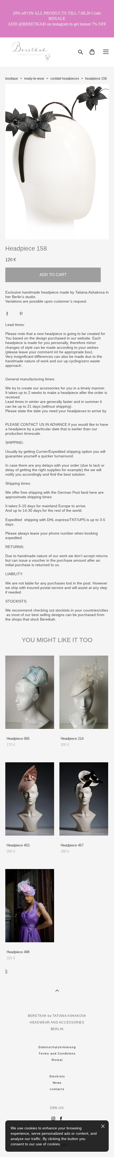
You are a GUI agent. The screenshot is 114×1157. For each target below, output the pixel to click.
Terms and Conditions (57, 1053)
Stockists (57, 1076)
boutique (11, 78)
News (57, 1082)
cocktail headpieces (64, 78)
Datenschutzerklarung (57, 1047)
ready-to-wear (34, 78)
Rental (57, 1059)
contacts (57, 1089)
